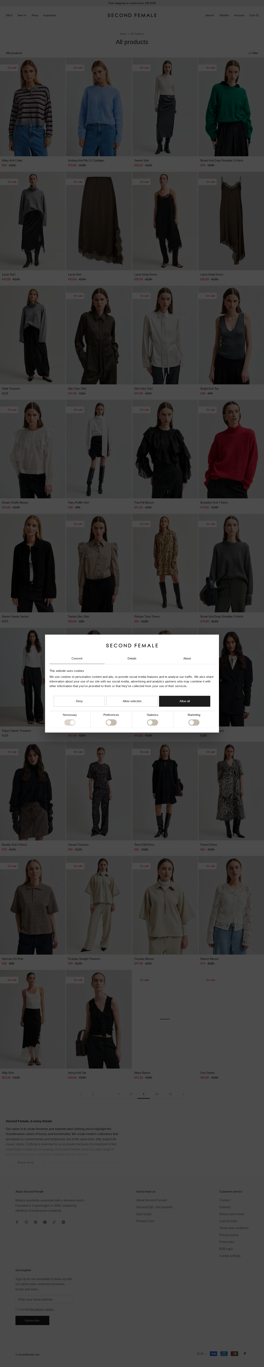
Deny (79, 701)
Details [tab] (132, 658)
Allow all (185, 701)
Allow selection (132, 701)
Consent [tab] (77, 658)
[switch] (111, 723)
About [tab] (187, 658)
